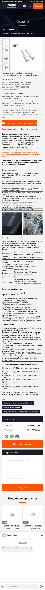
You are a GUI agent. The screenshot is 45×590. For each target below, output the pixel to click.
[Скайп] (6, 436)
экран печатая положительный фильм (17, 403)
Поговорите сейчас (22, 444)
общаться (39, 6)
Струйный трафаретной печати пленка (17, 34)
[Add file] (3, 586)
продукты (11, 30)
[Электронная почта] (17, 436)
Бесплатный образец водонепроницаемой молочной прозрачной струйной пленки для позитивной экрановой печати (33, 527)
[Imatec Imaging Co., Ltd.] (11, 6)
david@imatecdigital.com (13, 2)
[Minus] (41, 535)
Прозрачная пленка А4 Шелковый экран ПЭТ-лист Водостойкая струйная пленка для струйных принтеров (12, 527)
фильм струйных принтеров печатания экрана (21, 412)
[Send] (42, 586)
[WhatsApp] (11, 436)
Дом (3, 30)
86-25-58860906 (37, 2)
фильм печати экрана (11, 407)
